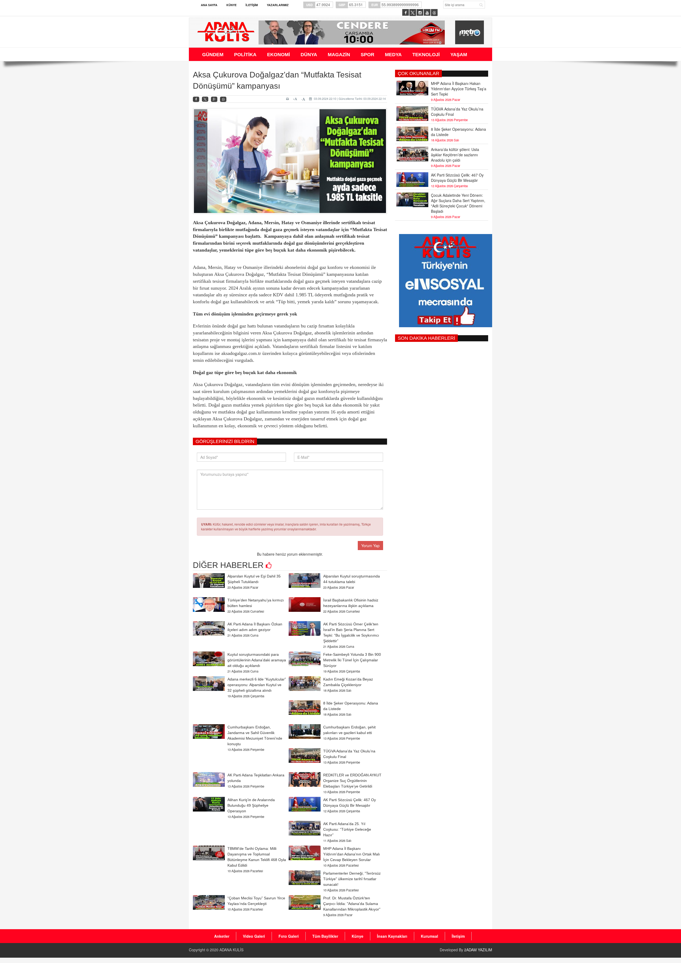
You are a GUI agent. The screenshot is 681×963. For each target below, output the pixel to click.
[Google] (214, 99)
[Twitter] (205, 99)
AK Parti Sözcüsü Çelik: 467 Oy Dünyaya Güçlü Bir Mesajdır (457, 177)
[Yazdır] (288, 99)
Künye (231, 5)
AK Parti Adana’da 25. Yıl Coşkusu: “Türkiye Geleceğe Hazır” (347, 829)
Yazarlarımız (278, 5)
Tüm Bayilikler (325, 936)
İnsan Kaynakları (392, 936)
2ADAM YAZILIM (478, 949)
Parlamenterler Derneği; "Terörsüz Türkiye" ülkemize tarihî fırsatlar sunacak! (352, 879)
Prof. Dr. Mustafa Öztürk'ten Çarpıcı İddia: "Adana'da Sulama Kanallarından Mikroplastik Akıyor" (351, 903)
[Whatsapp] (223, 99)
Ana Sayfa (209, 5)
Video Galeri (254, 936)
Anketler (221, 936)
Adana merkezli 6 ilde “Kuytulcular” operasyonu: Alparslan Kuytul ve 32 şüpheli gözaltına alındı (256, 684)
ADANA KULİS (231, 949)
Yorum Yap (370, 545)
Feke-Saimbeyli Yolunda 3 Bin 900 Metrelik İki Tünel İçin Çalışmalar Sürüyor (352, 660)
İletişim (252, 5)
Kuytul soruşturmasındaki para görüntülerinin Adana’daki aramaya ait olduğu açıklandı (256, 660)
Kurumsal (429, 936)
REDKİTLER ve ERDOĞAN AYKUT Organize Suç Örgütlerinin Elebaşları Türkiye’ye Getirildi (352, 780)
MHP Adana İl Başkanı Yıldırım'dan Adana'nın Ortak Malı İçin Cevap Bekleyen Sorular (351, 854)
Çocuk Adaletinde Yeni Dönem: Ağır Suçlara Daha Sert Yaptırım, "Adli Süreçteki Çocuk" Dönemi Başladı (458, 203)
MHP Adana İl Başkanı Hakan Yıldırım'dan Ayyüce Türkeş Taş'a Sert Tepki (458, 89)
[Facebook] (196, 99)
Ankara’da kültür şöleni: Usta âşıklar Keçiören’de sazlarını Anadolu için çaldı (455, 155)
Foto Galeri (289, 936)
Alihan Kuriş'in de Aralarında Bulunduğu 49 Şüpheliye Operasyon (251, 805)
